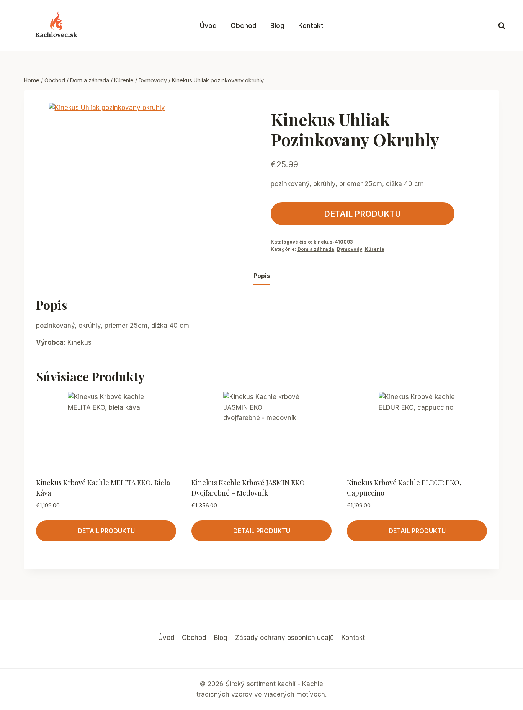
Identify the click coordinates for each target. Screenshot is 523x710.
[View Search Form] (501, 26)
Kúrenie (374, 249)
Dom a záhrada (315, 249)
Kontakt (311, 25)
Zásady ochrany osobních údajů (284, 637)
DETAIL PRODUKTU (362, 214)
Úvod (208, 25)
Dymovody (349, 249)
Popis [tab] (261, 276)
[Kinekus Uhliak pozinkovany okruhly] (125, 179)
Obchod (243, 25)
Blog (277, 25)
